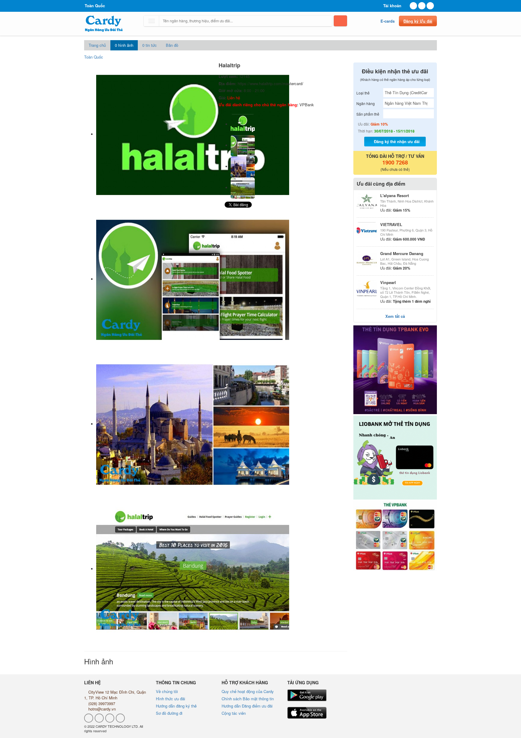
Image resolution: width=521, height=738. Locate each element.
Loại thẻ (363, 92)
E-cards (387, 21)
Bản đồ (172, 45)
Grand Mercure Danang (401, 253)
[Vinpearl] (367, 288)
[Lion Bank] (395, 458)
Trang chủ (97, 45)
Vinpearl (388, 282)
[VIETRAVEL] (367, 230)
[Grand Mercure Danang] (367, 259)
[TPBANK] (395, 369)
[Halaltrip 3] (243, 187)
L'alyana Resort (394, 195)
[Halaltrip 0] (243, 124)
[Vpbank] (395, 536)
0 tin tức (149, 45)
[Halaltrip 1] (243, 145)
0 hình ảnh (124, 45)
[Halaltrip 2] (243, 166)
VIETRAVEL (391, 224)
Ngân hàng (365, 103)
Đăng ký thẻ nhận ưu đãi (397, 141)
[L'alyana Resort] (367, 201)
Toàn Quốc (93, 57)
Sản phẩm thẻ (367, 114)
